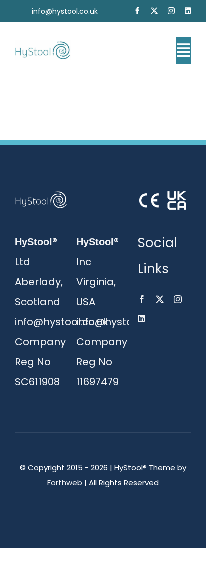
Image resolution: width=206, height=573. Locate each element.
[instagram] (171, 10)
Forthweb (65, 482)
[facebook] (137, 10)
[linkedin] (188, 10)
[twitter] (154, 10)
